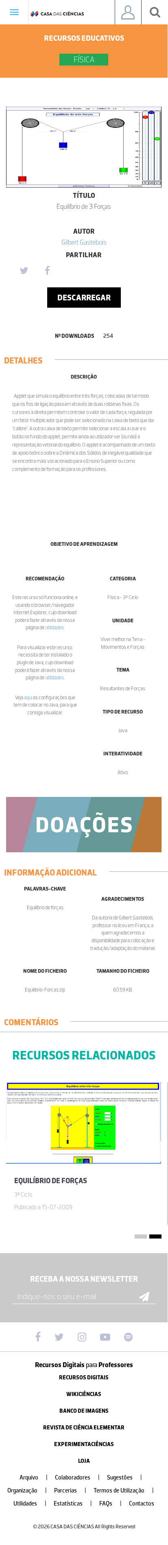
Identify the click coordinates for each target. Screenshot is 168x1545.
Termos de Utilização (124, 1491)
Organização (27, 1491)
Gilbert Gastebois (84, 242)
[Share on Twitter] (23, 271)
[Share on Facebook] (47, 271)
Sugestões (124, 1478)
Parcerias (70, 1491)
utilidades (54, 627)
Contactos (141, 1504)
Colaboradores (77, 1478)
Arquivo (34, 1478)
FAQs (110, 1504)
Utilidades (29, 1504)
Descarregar (84, 297)
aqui (28, 697)
